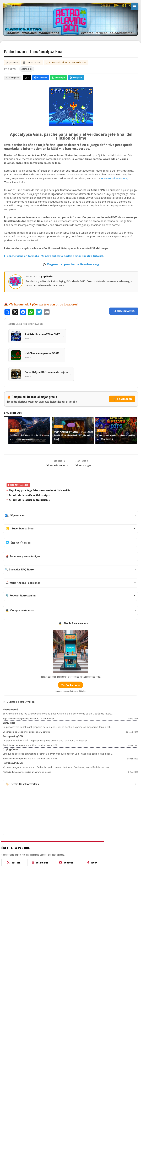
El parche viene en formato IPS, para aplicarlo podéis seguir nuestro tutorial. (54, 256)
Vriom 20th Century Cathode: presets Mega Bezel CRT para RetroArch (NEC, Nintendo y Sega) (73, 435)
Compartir (14, 77)
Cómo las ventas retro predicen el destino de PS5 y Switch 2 (116, 437)
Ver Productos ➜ (70, 685)
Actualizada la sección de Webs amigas (29, 495)
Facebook (42, 77)
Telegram (77, 77)
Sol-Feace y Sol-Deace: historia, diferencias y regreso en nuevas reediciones (29, 437)
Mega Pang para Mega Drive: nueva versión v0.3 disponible (39, 490)
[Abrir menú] (134, 6)
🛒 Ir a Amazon (122, 398)
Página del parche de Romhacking (73, 264)
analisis (26, 69)
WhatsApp (60, 77)
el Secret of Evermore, (114, 178)
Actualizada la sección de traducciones (29, 500)
